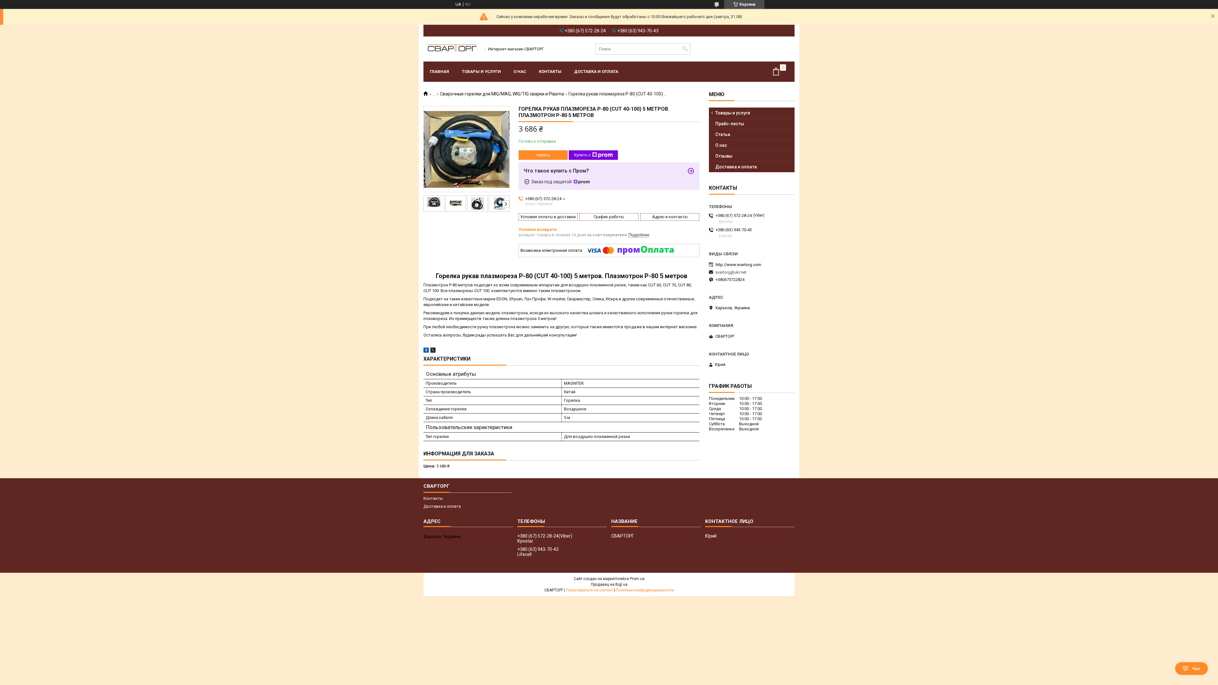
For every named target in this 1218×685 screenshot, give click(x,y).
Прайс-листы (729, 123)
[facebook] (426, 351)
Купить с (582, 155)
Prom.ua (637, 579)
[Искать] (685, 49)
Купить (543, 155)
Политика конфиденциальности (645, 590)
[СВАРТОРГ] (452, 49)
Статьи (722, 134)
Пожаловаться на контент (589, 590)
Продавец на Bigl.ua (609, 584)
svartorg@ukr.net (730, 272)
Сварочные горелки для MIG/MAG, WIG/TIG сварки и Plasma (502, 93)
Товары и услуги (481, 71)
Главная (439, 71)
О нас (520, 71)
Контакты (550, 71)
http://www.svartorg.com (738, 264)
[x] (432, 351)
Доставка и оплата (596, 71)
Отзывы (723, 156)
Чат (1196, 668)
